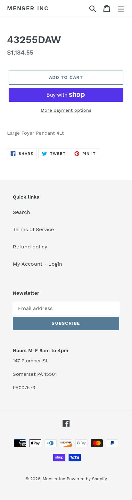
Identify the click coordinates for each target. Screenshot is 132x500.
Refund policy (30, 247)
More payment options (66, 110)
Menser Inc (28, 8)
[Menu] (121, 8)
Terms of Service (33, 229)
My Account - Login (37, 264)
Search (21, 212)
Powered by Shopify (87, 478)
